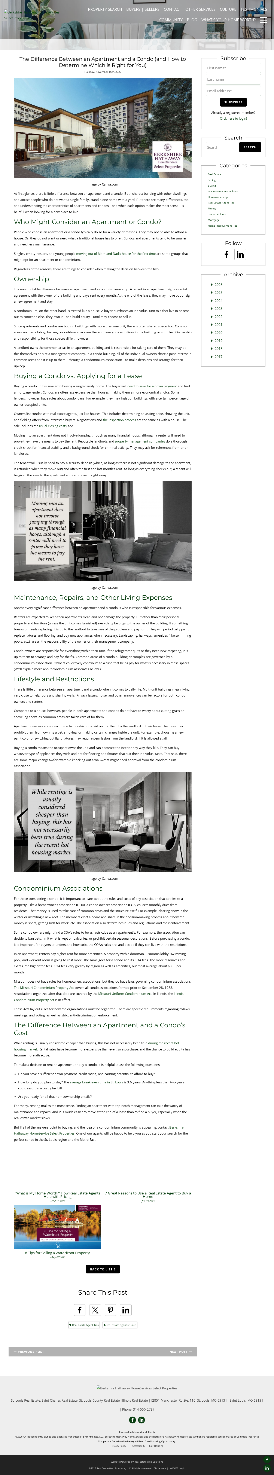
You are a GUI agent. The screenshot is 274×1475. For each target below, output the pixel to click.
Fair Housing (156, 1445)
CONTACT (172, 9)
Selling (212, 180)
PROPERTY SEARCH (105, 9)
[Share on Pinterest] (110, 1310)
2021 (218, 324)
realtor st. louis (217, 214)
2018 (218, 348)
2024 (218, 300)
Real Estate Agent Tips (85, 1325)
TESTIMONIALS (254, 9)
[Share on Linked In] (126, 1310)
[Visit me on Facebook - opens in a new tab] (267, 1459)
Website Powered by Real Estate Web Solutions (137, 1461)
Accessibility (138, 1445)
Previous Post (30, 1352)
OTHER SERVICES (200, 9)
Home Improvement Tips (222, 225)
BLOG (192, 19)
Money (212, 208)
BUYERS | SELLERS (142, 9)
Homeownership (218, 197)
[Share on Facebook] (79, 1310)
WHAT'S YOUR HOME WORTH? (228, 19)
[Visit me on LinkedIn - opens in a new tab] (267, 1468)
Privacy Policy (118, 1445)
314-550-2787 (144, 1409)
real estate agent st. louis (121, 1325)
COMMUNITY (171, 19)
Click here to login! (233, 118)
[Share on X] (95, 1310)
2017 (218, 356)
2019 (218, 340)
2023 (218, 308)
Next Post (179, 1352)
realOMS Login (177, 1468)
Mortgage (214, 220)
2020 (218, 332)
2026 (218, 284)
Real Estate (214, 174)
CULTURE (228, 9)
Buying (212, 185)
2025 (218, 292)
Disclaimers (159, 1468)
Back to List (102, 1269)
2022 (218, 316)
